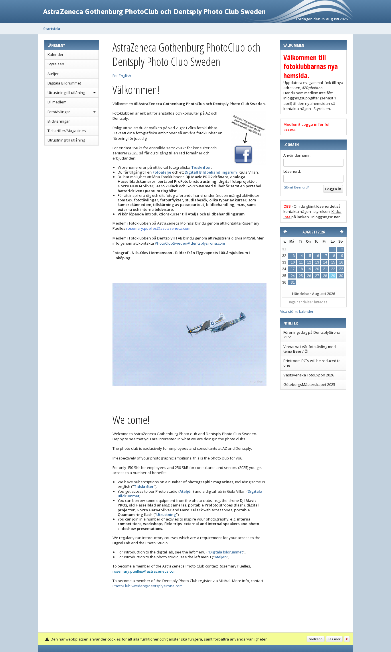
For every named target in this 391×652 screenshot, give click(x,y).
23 (341, 269)
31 (293, 282)
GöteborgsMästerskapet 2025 (309, 384)
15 (333, 262)
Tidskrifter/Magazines (67, 130)
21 (325, 269)
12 (309, 262)
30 (341, 276)
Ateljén (186, 491)
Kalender (56, 54)
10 (293, 262)
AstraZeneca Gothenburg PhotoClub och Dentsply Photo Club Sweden (154, 11)
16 (341, 262)
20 (317, 269)
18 (301, 269)
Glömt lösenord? (296, 187)
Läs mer (334, 639)
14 (325, 262)
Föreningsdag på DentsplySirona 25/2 (311, 334)
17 (293, 269)
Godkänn (316, 639)
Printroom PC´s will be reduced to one (312, 363)
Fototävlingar (59, 111)
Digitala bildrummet (226, 552)
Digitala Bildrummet (64, 83)
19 (309, 269)
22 (333, 269)
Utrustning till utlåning (66, 92)
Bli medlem (57, 102)
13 (317, 262)
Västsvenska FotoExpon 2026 (308, 375)
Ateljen (54, 73)
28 (325, 276)
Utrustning (166, 514)
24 (293, 276)
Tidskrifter (144, 486)
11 (301, 262)
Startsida (51, 28)
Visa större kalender (296, 311)
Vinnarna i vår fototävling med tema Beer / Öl (309, 349)
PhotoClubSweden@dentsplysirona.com (190, 243)
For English (121, 75)
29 (333, 276)
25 (301, 276)
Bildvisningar (59, 121)
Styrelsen (56, 63)
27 (317, 276)
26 (309, 276)
